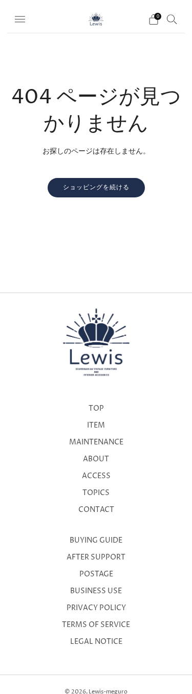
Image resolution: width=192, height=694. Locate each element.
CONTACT (96, 509)
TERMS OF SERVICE (96, 625)
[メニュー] (20, 19)
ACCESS (96, 476)
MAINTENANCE (96, 442)
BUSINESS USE (96, 591)
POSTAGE (96, 574)
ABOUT (96, 459)
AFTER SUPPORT (96, 557)
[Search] (172, 19)
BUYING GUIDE (96, 540)
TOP (96, 408)
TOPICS (96, 493)
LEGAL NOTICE (96, 641)
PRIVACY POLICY (96, 608)
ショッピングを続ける (96, 187)
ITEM (96, 425)
